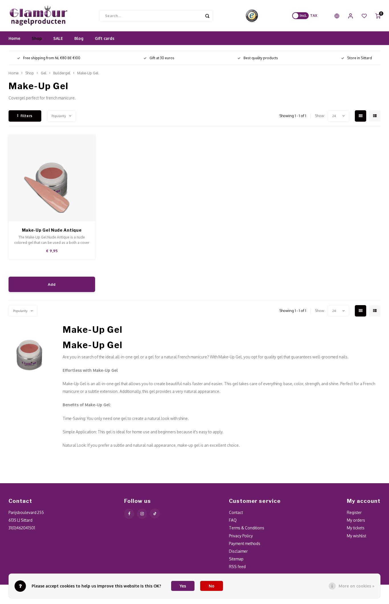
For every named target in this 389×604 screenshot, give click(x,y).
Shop (37, 38)
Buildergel (61, 73)
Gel (43, 73)
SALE (58, 38)
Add (52, 284)
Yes (183, 585)
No (211, 585)
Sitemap (236, 558)
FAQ (233, 520)
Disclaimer (238, 551)
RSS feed (237, 566)
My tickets (356, 527)
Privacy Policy (241, 535)
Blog (78, 38)
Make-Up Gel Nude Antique (52, 230)
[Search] (207, 15)
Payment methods (244, 543)
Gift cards (104, 38)
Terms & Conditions (246, 527)
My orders (356, 520)
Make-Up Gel (88, 73)
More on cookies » (356, 585)
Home (14, 38)
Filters (26, 116)
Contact (236, 512)
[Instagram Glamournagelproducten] (142, 514)
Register (354, 512)
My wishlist (356, 535)
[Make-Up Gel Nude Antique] (52, 178)
